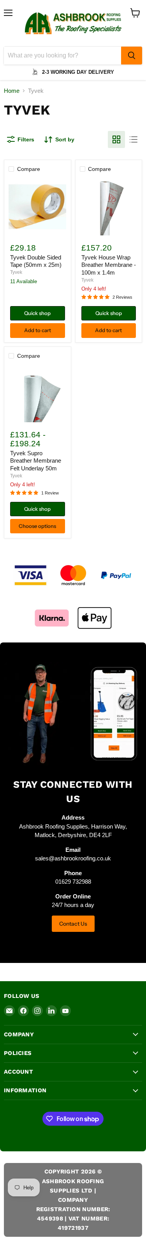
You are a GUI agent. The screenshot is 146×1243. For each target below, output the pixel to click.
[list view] (133, 139)
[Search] (131, 55)
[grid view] (116, 139)
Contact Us (73, 923)
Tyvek (16, 272)
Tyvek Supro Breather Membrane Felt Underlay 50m (35, 461)
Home (11, 90)
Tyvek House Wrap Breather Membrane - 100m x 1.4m (108, 265)
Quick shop (37, 313)
